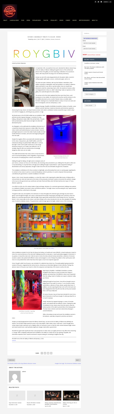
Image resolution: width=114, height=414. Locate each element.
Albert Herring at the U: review (70, 403)
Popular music (36, 20)
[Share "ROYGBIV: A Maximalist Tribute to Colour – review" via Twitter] (45, 353)
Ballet (5, 20)
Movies (75, 20)
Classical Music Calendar (93, 54)
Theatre (45, 20)
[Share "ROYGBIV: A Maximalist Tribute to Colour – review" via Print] (51, 353)
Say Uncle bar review (15, 402)
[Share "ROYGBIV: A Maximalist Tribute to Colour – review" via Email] (48, 353)
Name (84, 40)
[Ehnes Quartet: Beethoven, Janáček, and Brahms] (53, 395)
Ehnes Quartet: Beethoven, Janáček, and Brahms (53, 403)
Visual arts (53, 20)
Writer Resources (84, 20)
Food (22, 20)
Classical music (14, 20)
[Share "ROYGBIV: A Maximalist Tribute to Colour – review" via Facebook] (41, 353)
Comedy (68, 20)
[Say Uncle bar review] (17, 395)
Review (52, 39)
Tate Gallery (51, 248)
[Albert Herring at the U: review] (71, 395)
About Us (94, 20)
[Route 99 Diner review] (35, 395)
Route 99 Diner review (33, 402)
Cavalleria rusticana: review (91, 63)
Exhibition (47, 39)
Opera (28, 20)
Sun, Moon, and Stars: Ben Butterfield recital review (94, 78)
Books (61, 20)
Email (84, 46)
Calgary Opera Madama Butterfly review (93, 83)
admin (35, 39)
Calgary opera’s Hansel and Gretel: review (93, 72)
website (14, 340)
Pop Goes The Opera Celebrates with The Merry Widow (94, 67)
